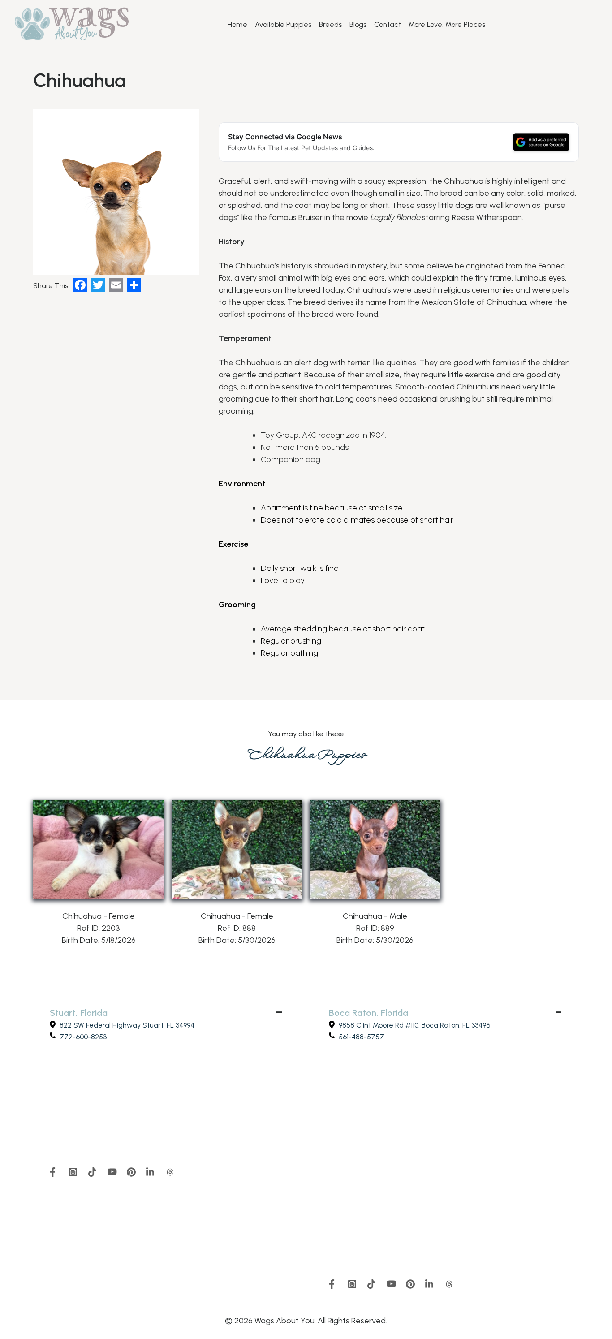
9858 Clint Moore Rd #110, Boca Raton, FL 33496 (414, 1025)
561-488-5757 (361, 1036)
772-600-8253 (83, 1036)
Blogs (357, 24)
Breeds (330, 24)
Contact (387, 24)
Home (237, 24)
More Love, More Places (447, 24)
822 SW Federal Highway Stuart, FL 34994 (127, 1025)
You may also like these (306, 734)
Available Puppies (283, 24)
